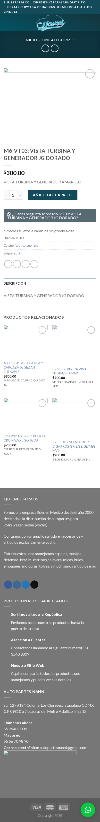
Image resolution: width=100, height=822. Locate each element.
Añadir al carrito (53, 194)
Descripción (15, 283)
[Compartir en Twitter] (26, 264)
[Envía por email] (34, 264)
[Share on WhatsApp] (8, 264)
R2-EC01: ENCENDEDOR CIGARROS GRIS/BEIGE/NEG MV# (73, 446)
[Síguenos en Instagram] (17, 584)
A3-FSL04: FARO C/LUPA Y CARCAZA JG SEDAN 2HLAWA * (23, 367)
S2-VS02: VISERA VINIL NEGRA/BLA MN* (69, 371)
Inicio (31, 39)
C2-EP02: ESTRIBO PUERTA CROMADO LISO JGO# (25, 438)
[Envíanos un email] (34, 584)
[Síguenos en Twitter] (26, 584)
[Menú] (6, 23)
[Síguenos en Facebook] (8, 584)
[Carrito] (94, 23)
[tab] (50, 283)
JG (18, 253)
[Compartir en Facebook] (17, 264)
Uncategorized (58, 39)
